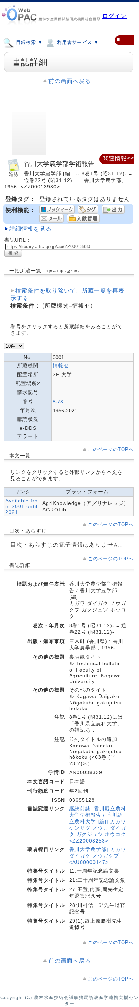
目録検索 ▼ (28, 42)
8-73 (58, 401)
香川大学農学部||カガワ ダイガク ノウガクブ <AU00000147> (97, 855)
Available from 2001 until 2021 (21, 506)
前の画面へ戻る (69, 81)
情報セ (61, 365)
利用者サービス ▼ (77, 42)
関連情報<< (118, 158)
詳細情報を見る (30, 229)
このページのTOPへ (111, 449)
